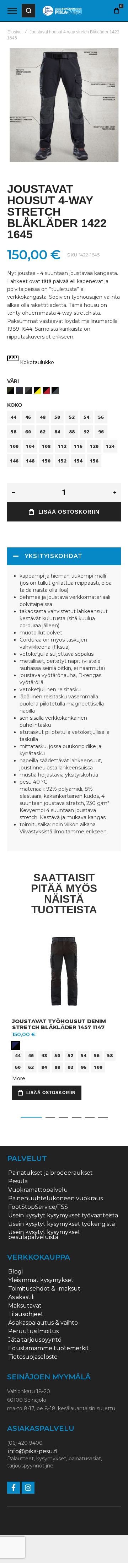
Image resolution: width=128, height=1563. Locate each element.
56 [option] (101, 417)
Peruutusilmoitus (33, 1331)
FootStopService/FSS (38, 1207)
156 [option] (94, 461)
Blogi (15, 1272)
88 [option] (72, 431)
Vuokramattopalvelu (38, 1190)
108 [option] (46, 446)
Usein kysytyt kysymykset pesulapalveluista (44, 1234)
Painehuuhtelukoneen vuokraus (55, 1198)
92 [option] (86, 431)
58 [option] (13, 431)
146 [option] (14, 461)
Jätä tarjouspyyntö (35, 1340)
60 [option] (28, 431)
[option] (10, 390)
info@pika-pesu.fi (33, 1451)
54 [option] (86, 417)
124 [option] (110, 446)
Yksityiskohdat (53, 556)
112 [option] (62, 446)
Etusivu (14, 31)
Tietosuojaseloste (33, 1357)
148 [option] (30, 461)
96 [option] (101, 431)
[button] (31, 1117)
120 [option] (94, 446)
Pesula (18, 1181)
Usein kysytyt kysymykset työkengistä (61, 1224)
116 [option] (78, 446)
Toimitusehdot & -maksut (44, 1289)
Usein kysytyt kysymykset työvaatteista (63, 1215)
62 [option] (43, 431)
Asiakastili (21, 1297)
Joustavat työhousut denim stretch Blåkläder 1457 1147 (59, 1024)
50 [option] (57, 417)
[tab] (64, 556)
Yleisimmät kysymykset (41, 1280)
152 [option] (62, 461)
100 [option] (14, 446)
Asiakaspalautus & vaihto (43, 1323)
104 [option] (30, 446)
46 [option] (28, 417)
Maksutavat (25, 1306)
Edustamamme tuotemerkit (48, 1348)
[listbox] (64, 391)
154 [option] (78, 461)
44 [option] (13, 417)
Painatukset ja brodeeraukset (50, 1173)
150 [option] (46, 461)
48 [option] (43, 417)
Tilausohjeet (25, 1314)
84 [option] (57, 431)
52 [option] (72, 417)
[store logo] (62, 11)
